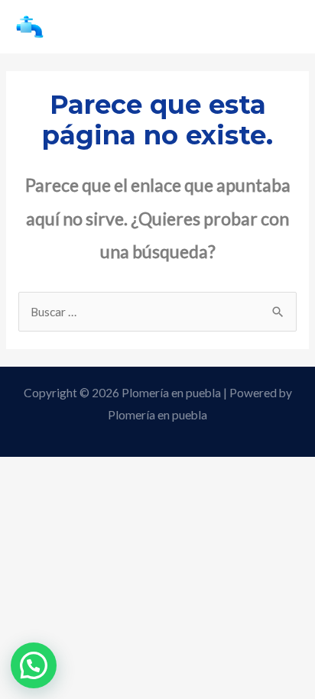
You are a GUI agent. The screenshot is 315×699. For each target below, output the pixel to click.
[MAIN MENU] (282, 26)
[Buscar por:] (157, 312)
